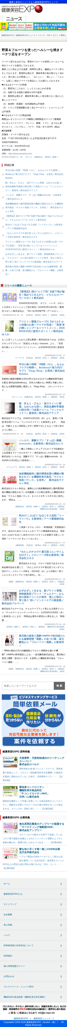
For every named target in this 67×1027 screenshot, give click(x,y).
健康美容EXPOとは (13, 894)
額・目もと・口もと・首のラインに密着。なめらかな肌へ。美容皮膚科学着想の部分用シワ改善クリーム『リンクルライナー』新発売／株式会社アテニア (34, 187)
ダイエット (17, 397)
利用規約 (8, 956)
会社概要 (8, 914)
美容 (62, 315)
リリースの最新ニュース (18, 285)
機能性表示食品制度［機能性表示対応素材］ (25, 997)
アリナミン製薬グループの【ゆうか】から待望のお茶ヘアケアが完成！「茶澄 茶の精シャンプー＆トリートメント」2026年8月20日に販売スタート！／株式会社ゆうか (34, 245)
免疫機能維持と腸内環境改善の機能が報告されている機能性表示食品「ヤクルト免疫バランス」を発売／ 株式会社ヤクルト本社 (34, 207)
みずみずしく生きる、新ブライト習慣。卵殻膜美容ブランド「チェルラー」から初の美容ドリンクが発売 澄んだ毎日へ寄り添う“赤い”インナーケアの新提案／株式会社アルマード (34, 258)
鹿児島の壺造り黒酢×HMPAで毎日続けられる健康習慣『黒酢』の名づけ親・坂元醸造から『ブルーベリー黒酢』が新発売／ (34, 270)
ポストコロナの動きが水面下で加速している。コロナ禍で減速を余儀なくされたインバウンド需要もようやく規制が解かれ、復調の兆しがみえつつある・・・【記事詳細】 (33, 838)
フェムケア (11, 467)
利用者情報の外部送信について (19, 945)
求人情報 (8, 925)
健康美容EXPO (21, 1018)
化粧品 (29, 315)
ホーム (7, 883)
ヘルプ (7, 935)
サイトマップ (10, 904)
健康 (11, 582)
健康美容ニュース (42, 1018)
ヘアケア (19, 358)
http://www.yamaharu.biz (20, 153)
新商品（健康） (51, 157)
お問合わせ (9, 976)
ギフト (28, 157)
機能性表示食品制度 (49, 509)
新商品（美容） (42, 315)
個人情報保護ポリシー (14, 966)
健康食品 (38, 157)
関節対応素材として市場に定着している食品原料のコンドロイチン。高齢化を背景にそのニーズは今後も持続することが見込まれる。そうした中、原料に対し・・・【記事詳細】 (33, 805)
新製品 (54, 315)
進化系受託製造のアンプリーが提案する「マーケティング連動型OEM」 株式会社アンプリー (41, 827)
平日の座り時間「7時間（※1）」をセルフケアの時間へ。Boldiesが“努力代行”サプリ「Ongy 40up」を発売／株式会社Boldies (34, 174)
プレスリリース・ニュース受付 (19, 986)
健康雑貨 (19, 545)
